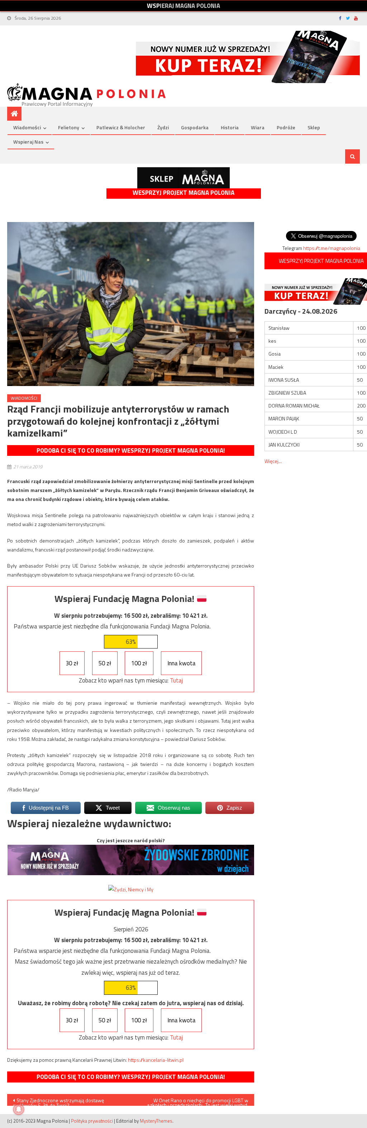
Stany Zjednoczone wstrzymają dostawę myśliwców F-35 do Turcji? (58, 1101)
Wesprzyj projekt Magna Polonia (183, 192)
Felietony (68, 127)
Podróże (286, 127)
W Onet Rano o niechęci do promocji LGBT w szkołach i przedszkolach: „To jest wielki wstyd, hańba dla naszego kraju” (197, 1101)
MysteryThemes (156, 1120)
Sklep (314, 127)
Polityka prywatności (92, 1120)
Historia (230, 127)
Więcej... (273, 461)
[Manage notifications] (18, 1109)
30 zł (72, 663)
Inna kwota (181, 663)
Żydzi (163, 127)
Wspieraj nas (28, 141)
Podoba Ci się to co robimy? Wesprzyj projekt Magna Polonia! (131, 450)
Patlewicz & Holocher (120, 127)
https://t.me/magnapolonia (331, 248)
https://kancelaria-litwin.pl (156, 1060)
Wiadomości (27, 127)
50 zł (105, 663)
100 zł (139, 663)
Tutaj (176, 680)
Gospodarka (195, 127)
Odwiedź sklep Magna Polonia (183, 177)
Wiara (257, 127)
